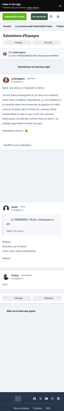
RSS (48, 408)
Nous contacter (21, 408)
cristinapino (19, 52)
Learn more (6, 5)
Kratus (15, 275)
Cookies (37, 408)
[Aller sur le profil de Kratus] (6, 277)
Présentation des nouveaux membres (38, 55)
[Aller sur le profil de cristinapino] (5, 54)
